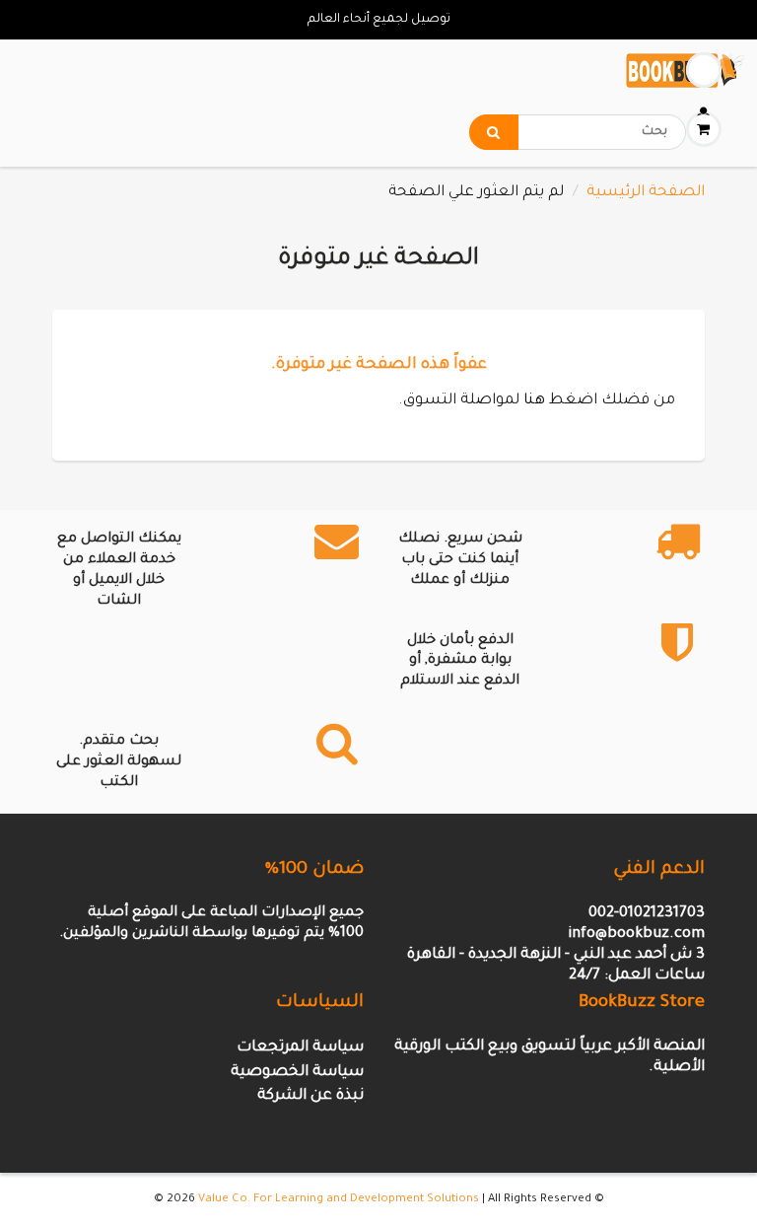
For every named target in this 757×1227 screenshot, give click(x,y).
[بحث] (493, 132)
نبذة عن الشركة (310, 1096)
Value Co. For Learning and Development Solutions (338, 1199)
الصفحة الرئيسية (645, 192)
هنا (534, 401)
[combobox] (577, 132)
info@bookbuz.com (636, 934)
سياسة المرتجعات (300, 1048)
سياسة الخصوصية (297, 1072)
